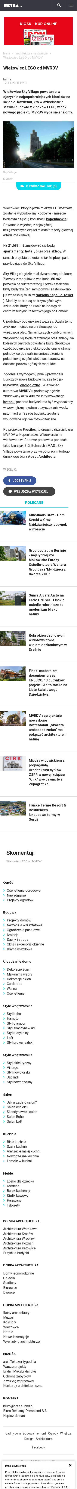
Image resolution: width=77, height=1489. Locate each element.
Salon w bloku (17, 1107)
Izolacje (13, 935)
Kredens (13, 1186)
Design (29, 1439)
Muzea (8, 1317)
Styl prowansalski (20, 1042)
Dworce (9, 1292)
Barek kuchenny (18, 1191)
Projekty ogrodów (20, 900)
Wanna (12, 989)
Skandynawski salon (22, 1112)
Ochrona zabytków (17, 1376)
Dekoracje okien (19, 979)
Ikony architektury (16, 1313)
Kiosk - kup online (38, 24)
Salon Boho (15, 1117)
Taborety (13, 1205)
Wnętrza (65, 1433)
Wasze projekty (15, 1367)
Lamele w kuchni (19, 1161)
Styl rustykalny (18, 1033)
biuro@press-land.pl (18, 1406)
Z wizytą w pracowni (18, 1381)
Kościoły (9, 1322)
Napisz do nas (14, 1416)
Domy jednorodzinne (18, 1273)
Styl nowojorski (18, 1072)
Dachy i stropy (17, 940)
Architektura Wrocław (19, 1239)
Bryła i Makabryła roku (19, 1371)
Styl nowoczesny (20, 1082)
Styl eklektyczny (19, 1063)
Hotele (8, 1332)
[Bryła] (13, 5)
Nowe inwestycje (16, 1337)
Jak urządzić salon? (22, 1102)
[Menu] (71, 5)
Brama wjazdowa (19, 949)
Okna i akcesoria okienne (25, 944)
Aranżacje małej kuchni (23, 1151)
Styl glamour (16, 1023)
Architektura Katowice (19, 1248)
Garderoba (14, 984)
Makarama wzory (19, 974)
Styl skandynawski (21, 1028)
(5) (41, 186)
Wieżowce (11, 1327)
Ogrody (53, 1433)
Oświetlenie (16, 993)
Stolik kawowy (17, 1196)
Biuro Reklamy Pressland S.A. (25, 1411)
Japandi (13, 1077)
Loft (10, 1038)
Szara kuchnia (17, 1147)
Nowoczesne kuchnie (23, 1156)
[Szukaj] (59, 5)
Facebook (38, 1447)
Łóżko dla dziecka (20, 1181)
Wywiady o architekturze (21, 1341)
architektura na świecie (31, 53)
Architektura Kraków (18, 1234)
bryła (6, 53)
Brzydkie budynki (16, 1253)
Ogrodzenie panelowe (23, 930)
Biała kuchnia (16, 1142)
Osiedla (9, 1278)
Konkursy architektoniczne (23, 1386)
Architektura (44, 1439)
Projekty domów (19, 920)
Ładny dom (13, 1433)
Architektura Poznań (18, 1243)
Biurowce (10, 1288)
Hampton (13, 1018)
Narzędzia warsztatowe (24, 925)
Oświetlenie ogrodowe (24, 890)
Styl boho (14, 1014)
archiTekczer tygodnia (19, 1362)
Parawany (14, 1200)
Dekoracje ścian (18, 969)
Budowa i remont (34, 1433)
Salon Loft (14, 1121)
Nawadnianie (16, 895)
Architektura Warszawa (20, 1229)
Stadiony (9, 1283)
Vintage (12, 1068)
